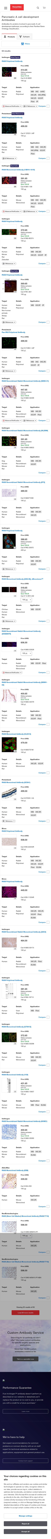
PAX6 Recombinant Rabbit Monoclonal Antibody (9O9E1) (24, 1121)
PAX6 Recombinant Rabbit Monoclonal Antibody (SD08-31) (25, 381)
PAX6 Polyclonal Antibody (12, 61)
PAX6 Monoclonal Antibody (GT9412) (16, 1027)
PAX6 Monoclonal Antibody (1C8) (15, 1075)
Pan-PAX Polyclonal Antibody (13, 332)
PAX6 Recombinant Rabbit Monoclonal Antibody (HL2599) (25, 430)
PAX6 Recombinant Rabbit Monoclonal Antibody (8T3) (23, 482)
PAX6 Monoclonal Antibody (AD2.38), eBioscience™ (22, 579)
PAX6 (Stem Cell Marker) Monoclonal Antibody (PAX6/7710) (25, 1216)
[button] (25, 44)
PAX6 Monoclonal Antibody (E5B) (15, 1170)
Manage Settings (25, 1516)
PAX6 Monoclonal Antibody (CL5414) (16, 734)
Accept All (25, 1531)
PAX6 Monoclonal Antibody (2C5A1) (16, 782)
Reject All (25, 1524)
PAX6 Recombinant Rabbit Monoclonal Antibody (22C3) (24, 932)
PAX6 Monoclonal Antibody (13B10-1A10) (18, 170)
